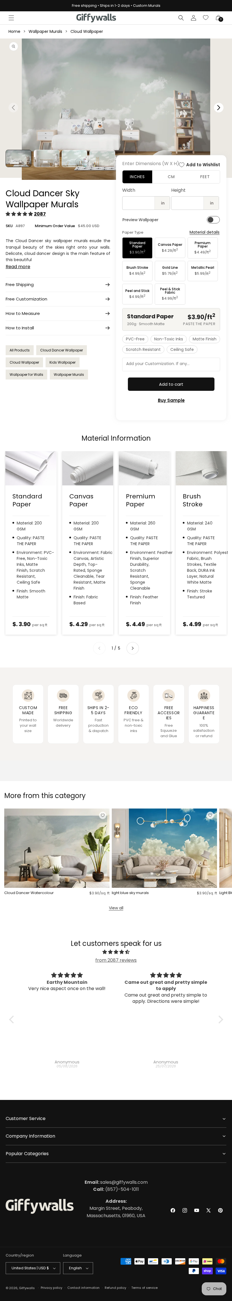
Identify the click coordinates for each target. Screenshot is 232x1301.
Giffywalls (27, 1288)
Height (178, 190)
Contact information (83, 1287)
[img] (116, 952)
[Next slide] (132, 648)
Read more (18, 266)
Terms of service (144, 1287)
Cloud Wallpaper (86, 31)
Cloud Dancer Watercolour (29, 893)
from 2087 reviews (116, 960)
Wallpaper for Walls (26, 374)
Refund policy (115, 1287)
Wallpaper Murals (45, 31)
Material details (205, 232)
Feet (205, 177)
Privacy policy (51, 1287)
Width (128, 190)
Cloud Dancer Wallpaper (61, 350)
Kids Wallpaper (63, 362)
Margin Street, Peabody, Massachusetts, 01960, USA (116, 1208)
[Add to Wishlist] (102, 815)
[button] (11, 18)
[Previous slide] (99, 648)
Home (14, 31)
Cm (171, 177)
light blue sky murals (130, 893)
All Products (20, 350)
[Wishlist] (206, 18)
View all (116, 908)
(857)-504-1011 (116, 1189)
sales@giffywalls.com (116, 1182)
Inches (137, 177)
